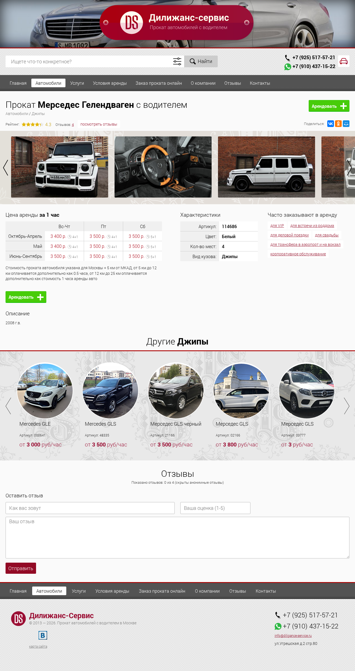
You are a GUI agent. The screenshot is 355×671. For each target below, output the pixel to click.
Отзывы (232, 83)
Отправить (20, 568)
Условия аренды (110, 83)
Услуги (77, 83)
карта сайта (38, 646)
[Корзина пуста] (343, 61)
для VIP (277, 225)
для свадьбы (327, 235)
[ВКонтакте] (330, 123)
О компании (203, 83)
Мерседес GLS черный (175, 423)
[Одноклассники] (338, 123)
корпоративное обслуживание (298, 253)
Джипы (38, 113)
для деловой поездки (289, 235)
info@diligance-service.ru (293, 635)
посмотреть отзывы (98, 124)
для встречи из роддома (312, 225)
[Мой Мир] (346, 123)
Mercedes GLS (100, 423)
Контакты (260, 83)
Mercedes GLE (34, 423)
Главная (18, 83)
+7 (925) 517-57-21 (314, 57)
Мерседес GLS (232, 423)
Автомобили (48, 83)
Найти (205, 61)
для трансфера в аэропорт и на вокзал (305, 244)
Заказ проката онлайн (159, 83)
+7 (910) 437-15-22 (314, 66)
